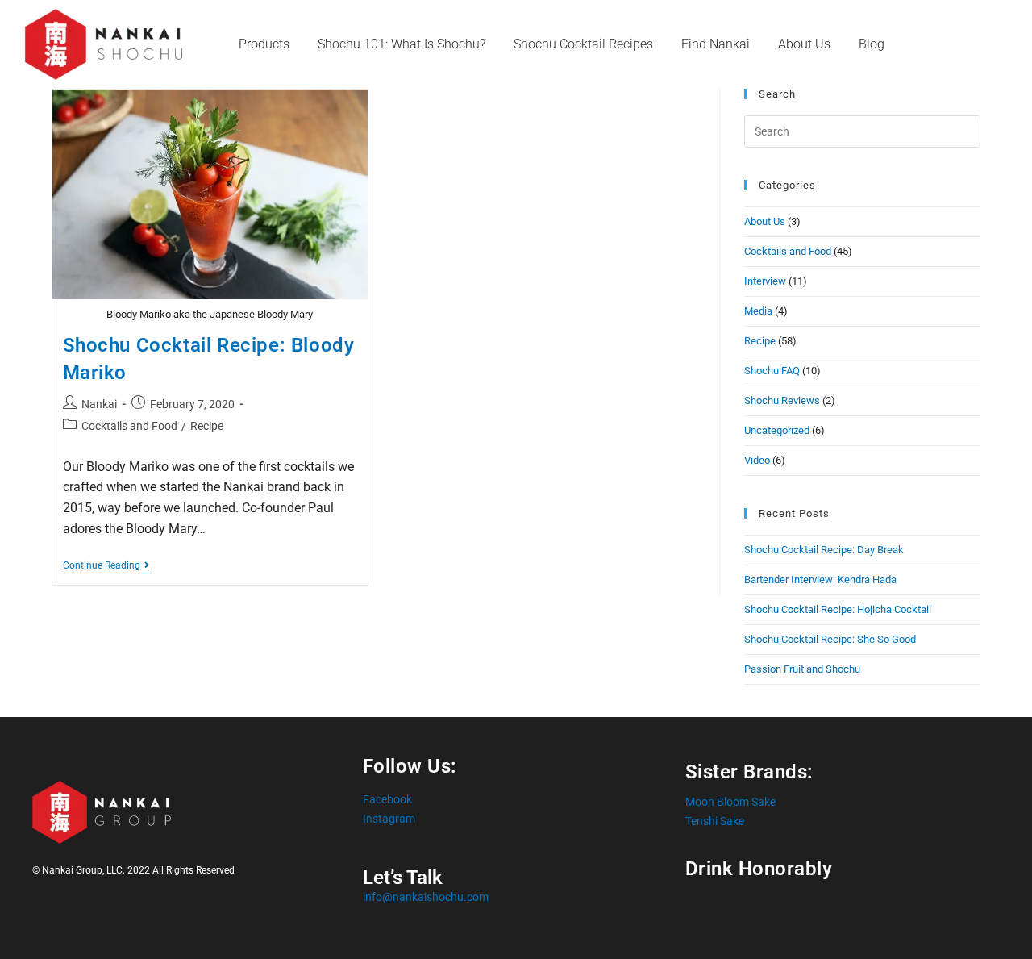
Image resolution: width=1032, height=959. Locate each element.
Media (758, 311)
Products (264, 44)
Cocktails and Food (129, 425)
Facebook (387, 799)
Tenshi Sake (714, 821)
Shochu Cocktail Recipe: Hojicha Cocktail (837, 609)
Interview (765, 281)
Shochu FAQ (772, 371)
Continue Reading (106, 565)
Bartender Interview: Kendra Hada (820, 579)
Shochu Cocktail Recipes (583, 44)
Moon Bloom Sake (730, 801)
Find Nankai (715, 44)
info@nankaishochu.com (426, 896)
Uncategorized (776, 430)
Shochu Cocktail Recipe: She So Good (830, 639)
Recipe (206, 425)
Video (757, 460)
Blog (871, 44)
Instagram (389, 818)
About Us (804, 44)
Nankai (99, 404)
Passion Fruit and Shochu (802, 669)
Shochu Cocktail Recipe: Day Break (824, 550)
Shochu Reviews (782, 400)
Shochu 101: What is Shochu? (401, 44)
